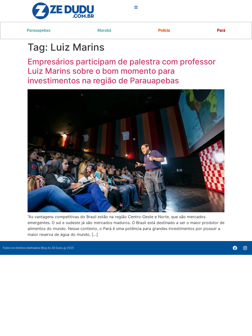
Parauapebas (38, 30)
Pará (221, 30)
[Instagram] (245, 248)
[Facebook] (235, 248)
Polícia (164, 30)
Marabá (104, 30)
